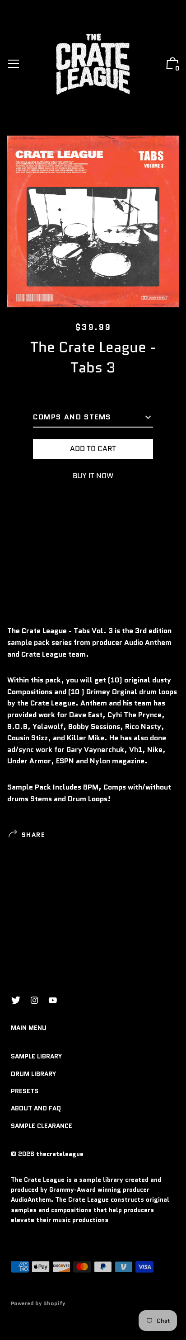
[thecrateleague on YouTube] (53, 1000)
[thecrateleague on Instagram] (34, 1000)
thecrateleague (60, 1153)
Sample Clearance (41, 1125)
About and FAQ (36, 1108)
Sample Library (36, 1056)
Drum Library (33, 1073)
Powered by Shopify (38, 1303)
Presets (24, 1091)
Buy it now (93, 475)
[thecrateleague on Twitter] (16, 1000)
